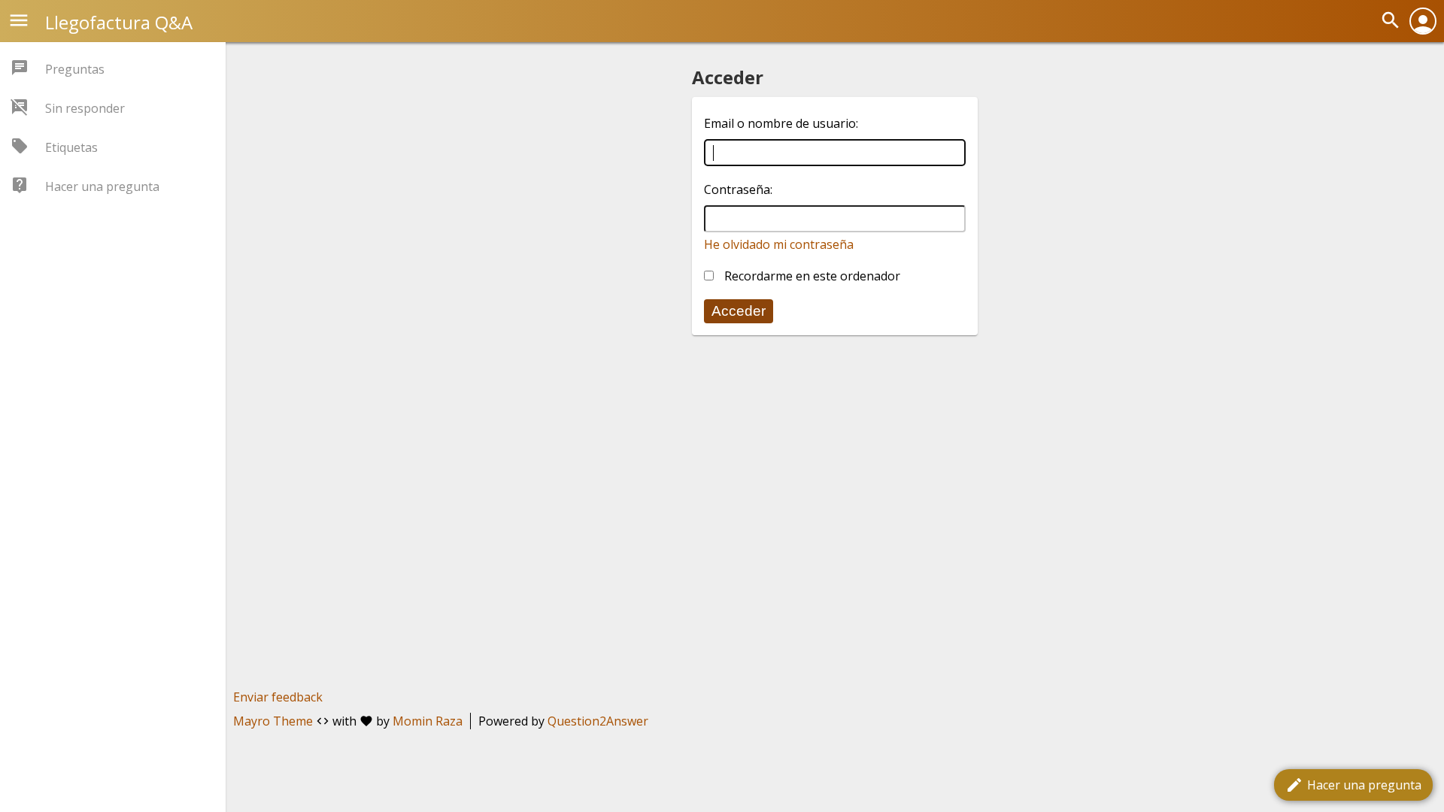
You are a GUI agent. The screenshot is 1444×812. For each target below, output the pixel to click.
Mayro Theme (273, 721)
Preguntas (75, 69)
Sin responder (85, 108)
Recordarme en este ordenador (810, 276)
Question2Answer (598, 721)
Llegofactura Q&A (119, 22)
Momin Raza (428, 721)
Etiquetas (71, 147)
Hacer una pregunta (1353, 785)
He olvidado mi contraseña (779, 244)
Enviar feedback (278, 697)
